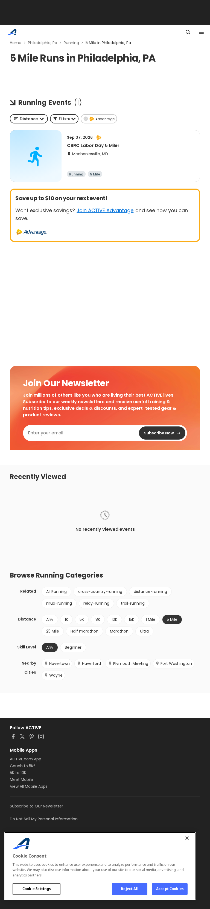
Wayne (56, 675)
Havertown (59, 663)
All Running (56, 591)
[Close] (187, 838)
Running (71, 42)
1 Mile (150, 619)
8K (97, 619)
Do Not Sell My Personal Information (44, 819)
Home (15, 42)
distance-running (150, 591)
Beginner (73, 647)
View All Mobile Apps (29, 786)
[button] (64, 118)
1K (66, 619)
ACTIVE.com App (25, 759)
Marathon (119, 631)
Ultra (144, 631)
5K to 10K (18, 772)
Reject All (129, 888)
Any (49, 619)
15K (131, 619)
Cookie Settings (36, 888)
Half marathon (84, 631)
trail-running (133, 603)
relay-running (96, 603)
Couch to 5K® (23, 766)
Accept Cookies (169, 888)
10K (114, 619)
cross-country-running (100, 591)
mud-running (59, 603)
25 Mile (52, 631)
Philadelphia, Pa (42, 42)
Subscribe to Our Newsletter (36, 806)
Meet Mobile (21, 779)
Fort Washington (176, 663)
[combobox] (29, 118)
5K (82, 619)
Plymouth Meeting (130, 663)
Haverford (91, 663)
